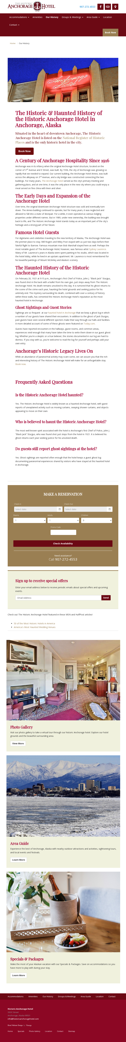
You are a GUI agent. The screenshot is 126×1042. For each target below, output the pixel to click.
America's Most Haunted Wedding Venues (34, 627)
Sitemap (71, 1031)
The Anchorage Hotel (52, 180)
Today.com (89, 323)
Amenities (37, 17)
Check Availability (63, 543)
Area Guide (92, 17)
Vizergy (29, 1025)
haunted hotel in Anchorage (62, 312)
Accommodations (18, 17)
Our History (52, 17)
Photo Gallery (34, 1031)
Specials (21, 1031)
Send (106, 597)
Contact (13, 24)
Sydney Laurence (97, 249)
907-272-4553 (87, 6)
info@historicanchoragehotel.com (23, 1019)
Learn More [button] (18, 859)
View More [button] (18, 743)
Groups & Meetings (71, 17)
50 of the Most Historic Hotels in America (34, 623)
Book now (20, 364)
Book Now (110, 32)
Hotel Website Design (15, 1025)
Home (13, 43)
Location (107, 17)
